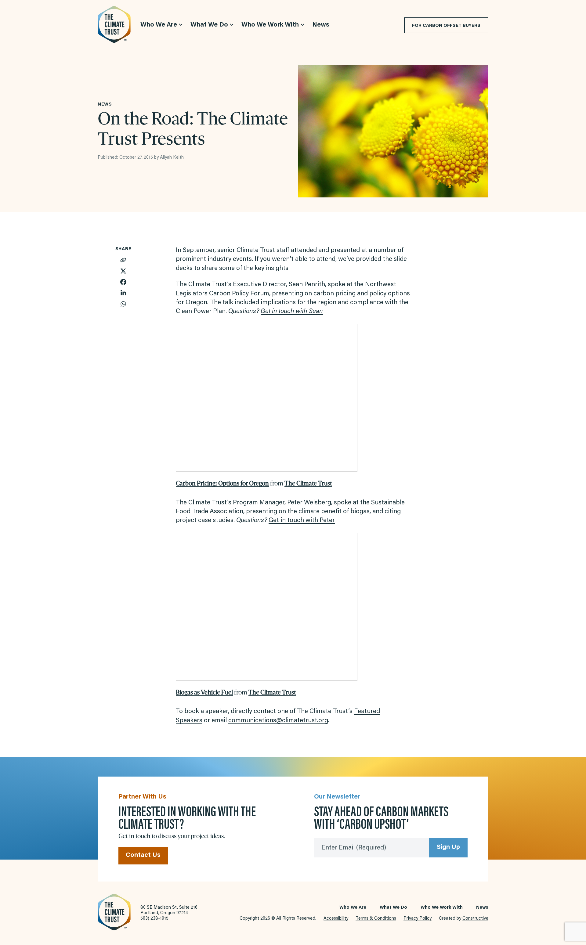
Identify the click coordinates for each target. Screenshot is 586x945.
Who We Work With (442, 907)
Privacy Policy (417, 918)
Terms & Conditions (376, 918)
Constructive (475, 918)
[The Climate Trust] (114, 24)
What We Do (393, 907)
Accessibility (336, 918)
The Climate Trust (308, 483)
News (482, 907)
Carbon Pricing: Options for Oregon (222, 483)
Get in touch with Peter (302, 521)
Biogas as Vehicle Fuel (204, 692)
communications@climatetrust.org (278, 721)
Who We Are (352, 907)
